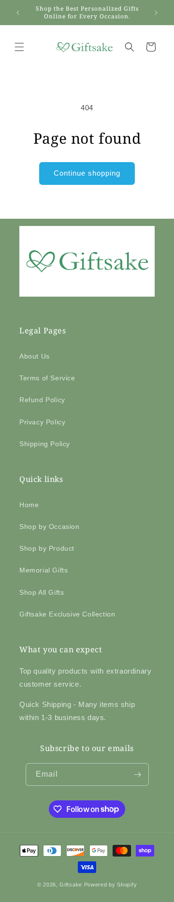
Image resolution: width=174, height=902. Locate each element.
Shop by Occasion (49, 526)
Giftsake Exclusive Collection (67, 614)
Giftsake (70, 884)
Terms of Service (47, 378)
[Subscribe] (137, 774)
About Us (34, 356)
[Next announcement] (156, 12)
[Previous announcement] (18, 12)
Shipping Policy (44, 444)
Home (29, 505)
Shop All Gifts (41, 592)
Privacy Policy (42, 422)
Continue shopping (87, 173)
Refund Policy (42, 400)
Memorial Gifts (43, 570)
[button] (19, 47)
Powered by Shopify (110, 884)
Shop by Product (46, 548)
